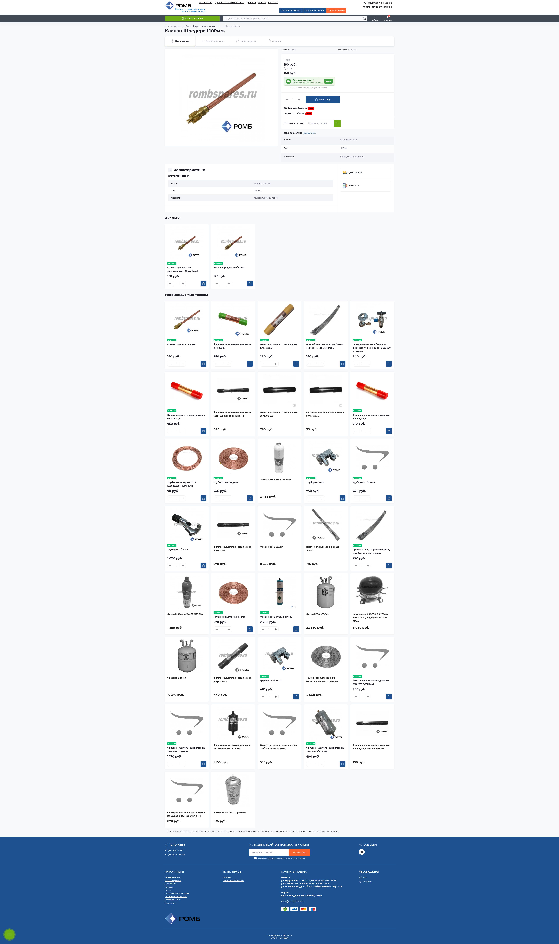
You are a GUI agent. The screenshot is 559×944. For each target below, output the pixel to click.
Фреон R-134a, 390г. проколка (230, 812)
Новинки (227, 877)
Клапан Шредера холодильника (200, 26)
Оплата (262, 2)
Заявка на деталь (314, 10)
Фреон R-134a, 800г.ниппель (275, 479)
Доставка (251, 2)
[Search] (364, 18)
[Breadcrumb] (166, 26)
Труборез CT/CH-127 (271, 680)
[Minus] (287, 100)
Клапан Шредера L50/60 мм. (229, 267)
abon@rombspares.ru (292, 901)
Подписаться (299, 852)
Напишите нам (336, 10)
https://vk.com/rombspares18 (362, 852)
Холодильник (176, 26)
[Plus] (299, 100)
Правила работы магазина (229, 2)
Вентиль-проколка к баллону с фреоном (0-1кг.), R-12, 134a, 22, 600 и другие (372, 348)
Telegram (367, 882)
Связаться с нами (173, 900)
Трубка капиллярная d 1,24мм (230, 617)
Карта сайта (170, 903)
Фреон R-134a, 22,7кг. (271, 547)
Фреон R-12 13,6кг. (177, 678)
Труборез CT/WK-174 (364, 482)
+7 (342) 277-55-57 (372, 7)
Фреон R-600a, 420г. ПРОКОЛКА (185, 614)
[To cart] (203, 283)
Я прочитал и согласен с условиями (281, 858)
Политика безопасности (276, 858)
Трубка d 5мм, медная (226, 482)
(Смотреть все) (309, 133)
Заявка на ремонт (291, 10)
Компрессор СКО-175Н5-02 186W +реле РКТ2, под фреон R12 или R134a (370, 617)
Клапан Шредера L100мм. (181, 344)
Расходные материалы (233, 881)
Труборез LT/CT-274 (178, 549)
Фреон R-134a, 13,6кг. (317, 614)
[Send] (337, 123)
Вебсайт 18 (287, 935)
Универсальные (262, 183)
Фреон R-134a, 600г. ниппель (276, 617)
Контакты (273, 2)
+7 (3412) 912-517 (372, 3)
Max (364, 877)
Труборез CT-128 (315, 482)
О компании (205, 2)
